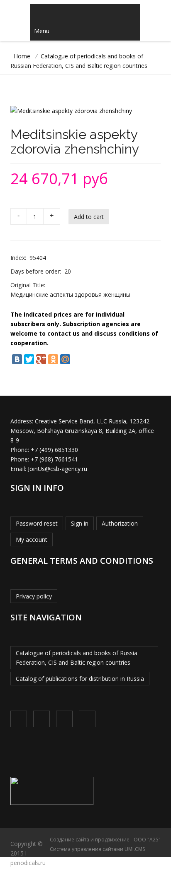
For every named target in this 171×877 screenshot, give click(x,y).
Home (22, 56)
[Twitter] (29, 359)
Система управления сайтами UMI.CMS (97, 849)
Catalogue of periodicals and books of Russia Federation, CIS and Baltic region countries (76, 657)
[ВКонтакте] (17, 359)
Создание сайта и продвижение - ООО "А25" (105, 839)
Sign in (79, 523)
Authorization (120, 523)
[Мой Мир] (65, 359)
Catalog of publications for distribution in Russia (80, 678)
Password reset (37, 523)
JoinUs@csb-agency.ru (57, 469)
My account (31, 539)
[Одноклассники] (53, 359)
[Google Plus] (41, 359)
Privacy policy (34, 596)
